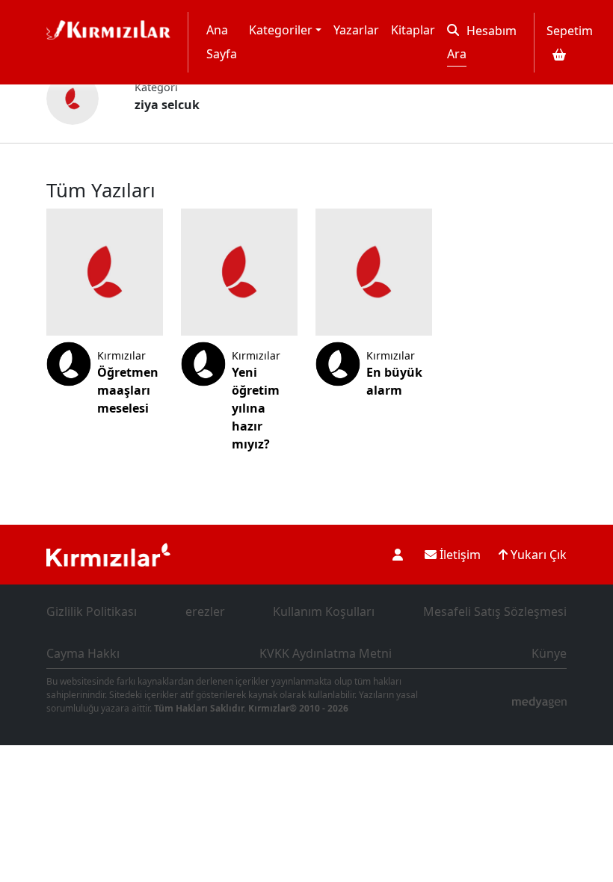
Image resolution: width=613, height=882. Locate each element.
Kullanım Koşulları (324, 611)
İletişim (459, 554)
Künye (549, 653)
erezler (205, 611)
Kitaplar (413, 30)
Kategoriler (280, 30)
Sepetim (569, 30)
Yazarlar (356, 30)
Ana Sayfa (221, 42)
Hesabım (491, 30)
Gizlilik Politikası (91, 611)
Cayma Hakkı (83, 653)
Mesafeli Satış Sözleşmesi (495, 611)
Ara (456, 54)
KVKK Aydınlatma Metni (325, 653)
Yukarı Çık (537, 554)
